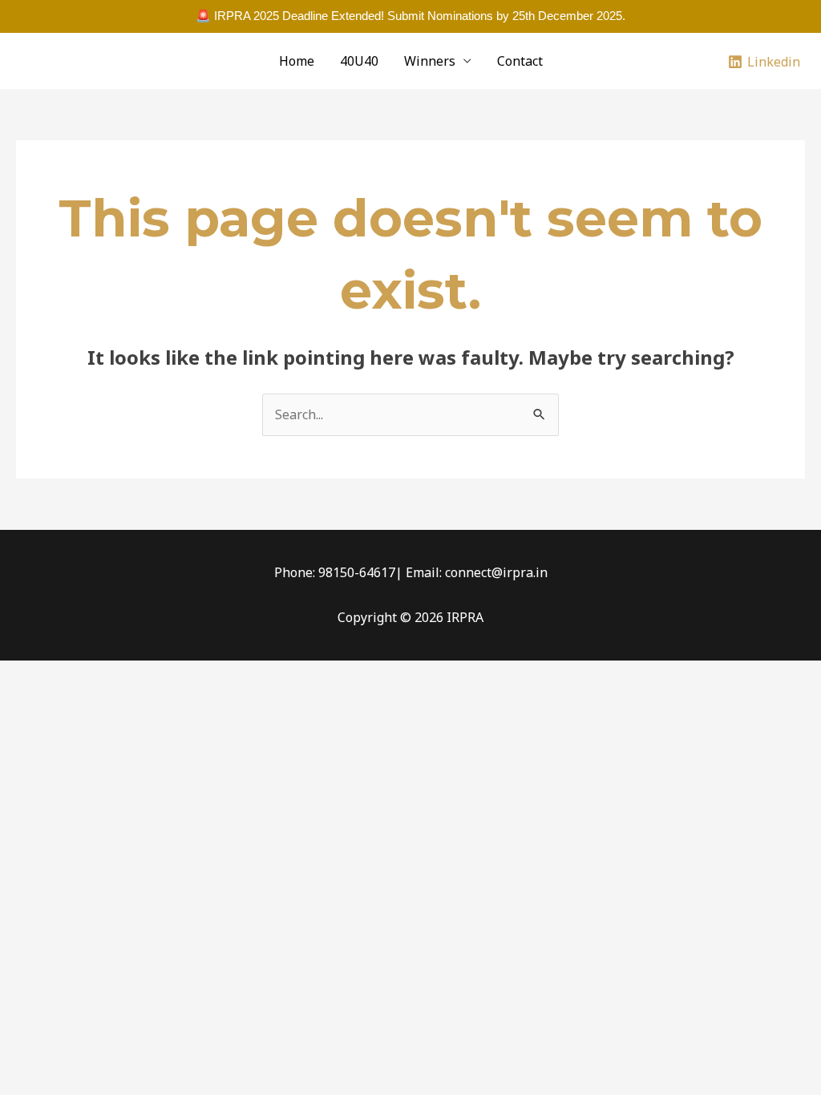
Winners (429, 61)
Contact (520, 61)
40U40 (359, 61)
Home (296, 61)
